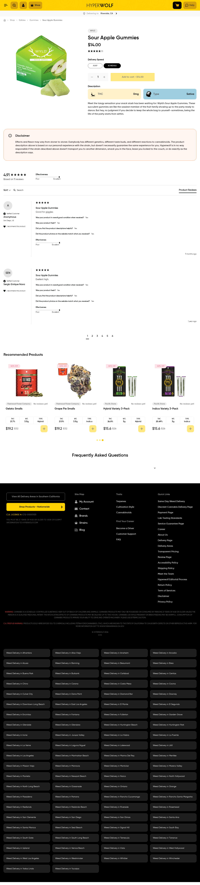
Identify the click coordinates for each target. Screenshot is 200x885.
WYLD (92, 31)
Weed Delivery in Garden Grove (167, 714)
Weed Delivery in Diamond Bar (118, 694)
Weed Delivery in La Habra (116, 735)
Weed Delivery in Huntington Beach (120, 725)
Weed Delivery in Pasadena (19, 797)
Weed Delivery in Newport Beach (70, 776)
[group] (19, 175)
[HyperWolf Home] (100, 5)
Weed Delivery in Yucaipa (67, 869)
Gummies (34, 20)
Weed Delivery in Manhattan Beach (72, 756)
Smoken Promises (61, 404)
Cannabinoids (123, 512)
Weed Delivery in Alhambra (19, 653)
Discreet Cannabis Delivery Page (175, 507)
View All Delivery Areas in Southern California (36, 496)
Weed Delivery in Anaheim (116, 653)
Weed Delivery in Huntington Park (168, 725)
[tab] (187, 190)
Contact (84, 508)
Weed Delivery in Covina (164, 684)
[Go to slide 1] (97, 440)
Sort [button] (6, 190)
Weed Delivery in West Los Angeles (22, 858)
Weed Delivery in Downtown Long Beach (25, 704)
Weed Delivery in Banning (67, 663)
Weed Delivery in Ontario (115, 786)
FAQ (118, 539)
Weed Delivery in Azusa (17, 663)
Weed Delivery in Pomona (67, 797)
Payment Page (165, 512)
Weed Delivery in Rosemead (166, 807)
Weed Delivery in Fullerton (116, 714)
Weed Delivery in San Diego (68, 817)
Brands (83, 515)
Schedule (112, 66)
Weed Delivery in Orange (164, 786)
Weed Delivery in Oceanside (68, 786)
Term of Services (166, 590)
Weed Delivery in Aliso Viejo (68, 653)
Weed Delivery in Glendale (18, 725)
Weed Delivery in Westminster (69, 858)
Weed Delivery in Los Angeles (20, 756)
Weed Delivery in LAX (163, 745)
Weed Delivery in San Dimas (117, 817)
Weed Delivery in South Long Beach (72, 838)
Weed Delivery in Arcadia (165, 653)
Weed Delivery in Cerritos (164, 673)
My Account (86, 501)
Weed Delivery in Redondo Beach (71, 807)
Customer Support (126, 534)
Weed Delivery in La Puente (166, 735)
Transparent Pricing (168, 551)
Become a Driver (125, 528)
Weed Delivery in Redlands (18, 807)
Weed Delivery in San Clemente (21, 817)
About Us (163, 535)
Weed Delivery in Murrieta (18, 776)
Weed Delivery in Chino (17, 684)
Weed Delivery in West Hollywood (168, 848)
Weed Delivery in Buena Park (19, 673)
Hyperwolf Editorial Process (172, 579)
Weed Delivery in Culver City (19, 694)
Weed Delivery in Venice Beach (69, 848)
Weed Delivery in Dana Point (68, 694)
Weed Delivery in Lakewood (117, 745)
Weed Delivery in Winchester (166, 858)
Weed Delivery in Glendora (67, 725)
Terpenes (121, 501)
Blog (82, 530)
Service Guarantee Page (171, 523)
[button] (87, 336)
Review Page (164, 557)
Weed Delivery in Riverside (116, 807)
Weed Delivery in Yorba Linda (20, 869)
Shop (12, 20)
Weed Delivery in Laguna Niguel (70, 745)
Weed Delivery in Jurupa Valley (69, 735)
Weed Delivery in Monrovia (67, 766)
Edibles (22, 20)
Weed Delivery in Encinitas (18, 714)
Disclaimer (163, 596)
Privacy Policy (165, 602)
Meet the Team (166, 574)
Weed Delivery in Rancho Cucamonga (122, 797)
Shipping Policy (166, 568)
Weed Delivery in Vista (114, 848)
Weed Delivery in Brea (163, 663)
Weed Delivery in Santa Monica (21, 827)
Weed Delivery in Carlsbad (116, 673)
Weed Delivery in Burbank (67, 673)
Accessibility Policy (168, 563)
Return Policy (165, 585)
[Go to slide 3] (103, 440)
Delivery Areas (165, 546)
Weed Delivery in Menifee (164, 756)
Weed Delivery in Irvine (16, 735)
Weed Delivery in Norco (115, 776)
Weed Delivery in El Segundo (166, 704)
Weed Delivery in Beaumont (117, 663)
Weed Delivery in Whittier (116, 858)
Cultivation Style (125, 507)
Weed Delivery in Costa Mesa (117, 684)
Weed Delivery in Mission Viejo (20, 766)
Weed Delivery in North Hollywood (169, 776)
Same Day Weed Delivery (171, 501)
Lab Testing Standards (170, 518)
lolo (104, 404)
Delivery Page (165, 540)
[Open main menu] (6, 5)
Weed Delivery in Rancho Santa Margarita (173, 797)
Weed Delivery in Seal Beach (68, 827)
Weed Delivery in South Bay (166, 827)
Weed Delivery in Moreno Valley (167, 766)
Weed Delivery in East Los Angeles (71, 704)
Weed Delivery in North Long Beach (23, 786)
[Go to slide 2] (100, 440)
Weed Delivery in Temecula (116, 838)
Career (161, 529)
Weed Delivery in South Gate (19, 838)
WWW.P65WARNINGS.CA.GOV (112, 626)
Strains (83, 522)
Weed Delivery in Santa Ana (166, 817)
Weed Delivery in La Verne (18, 745)
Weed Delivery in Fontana (67, 714)
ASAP (95, 66)
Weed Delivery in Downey (165, 694)
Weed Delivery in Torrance (165, 838)
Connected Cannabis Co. (15, 404)
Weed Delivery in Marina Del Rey (119, 756)
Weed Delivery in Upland (17, 848)
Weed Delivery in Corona (66, 684)
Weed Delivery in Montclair (116, 766)
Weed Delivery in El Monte (116, 704)
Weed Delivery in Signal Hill (116, 827)
